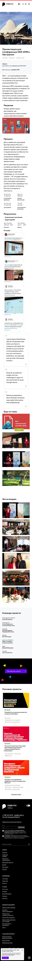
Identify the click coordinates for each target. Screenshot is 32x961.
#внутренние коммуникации (12, 722)
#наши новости (8, 484)
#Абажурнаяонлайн (7, 942)
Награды (4, 896)
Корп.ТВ (4, 869)
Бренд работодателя (7, 862)
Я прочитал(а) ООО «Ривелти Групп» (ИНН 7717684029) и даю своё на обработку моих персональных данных (15, 832)
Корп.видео (5, 867)
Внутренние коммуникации (6, 859)
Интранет (4, 852)
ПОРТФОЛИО (6, 876)
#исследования (19, 465)
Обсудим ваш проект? (14, 671)
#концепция (8, 787)
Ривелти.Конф (6, 940)
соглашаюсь (7, 835)
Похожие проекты (11, 689)
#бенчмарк (18, 753)
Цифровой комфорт (5, 855)
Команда (4, 891)
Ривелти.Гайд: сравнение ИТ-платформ (8, 920)
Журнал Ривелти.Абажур (8, 907)
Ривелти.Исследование (8, 917)
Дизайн (4, 864)
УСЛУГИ (4, 849)
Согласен (5, 957)
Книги (3, 927)
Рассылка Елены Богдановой (6, 924)
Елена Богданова (7, 619)
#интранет (12, 58)
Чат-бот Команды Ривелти (11, 817)
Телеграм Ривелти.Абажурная (7, 910)
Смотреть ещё (16, 794)
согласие (16, 832)
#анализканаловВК (18, 787)
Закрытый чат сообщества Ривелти (7, 914)
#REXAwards (8, 755)
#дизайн (5, 58)
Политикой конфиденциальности (9, 954)
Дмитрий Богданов (7, 648)
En (20, 4)
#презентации (20, 58)
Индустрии (5, 881)
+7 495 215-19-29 (7, 815)
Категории (5, 878)
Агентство (5, 889)
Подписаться (21, 827)
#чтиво (12, 465)
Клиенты (4, 883)
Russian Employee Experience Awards (7, 937)
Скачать (19, 429)
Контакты (4, 898)
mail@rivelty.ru (19, 815)
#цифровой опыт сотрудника (12, 720)
